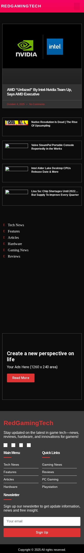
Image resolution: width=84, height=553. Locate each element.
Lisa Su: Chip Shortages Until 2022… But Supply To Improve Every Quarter (55, 193)
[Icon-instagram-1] (21, 445)
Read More (20, 378)
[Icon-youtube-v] (29, 445)
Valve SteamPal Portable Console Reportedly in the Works (52, 147)
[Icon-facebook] (5, 445)
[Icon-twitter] (13, 445)
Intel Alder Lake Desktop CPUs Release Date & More (51, 170)
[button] (77, 6)
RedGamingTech (21, 6)
